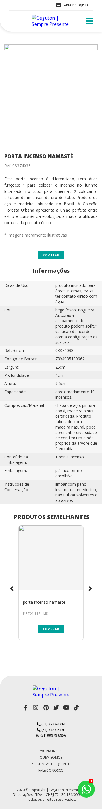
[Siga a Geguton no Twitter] (56, 708)
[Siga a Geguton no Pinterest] (46, 708)
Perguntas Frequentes (51, 764)
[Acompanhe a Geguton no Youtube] (66, 708)
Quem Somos (51, 757)
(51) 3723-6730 (53, 729)
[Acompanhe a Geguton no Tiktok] (76, 708)
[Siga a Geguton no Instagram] (35, 708)
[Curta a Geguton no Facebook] (25, 708)
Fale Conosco (51, 770)
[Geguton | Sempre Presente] (51, 21)
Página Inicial (51, 750)
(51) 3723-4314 (53, 724)
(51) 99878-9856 (52, 735)
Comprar (51, 255)
